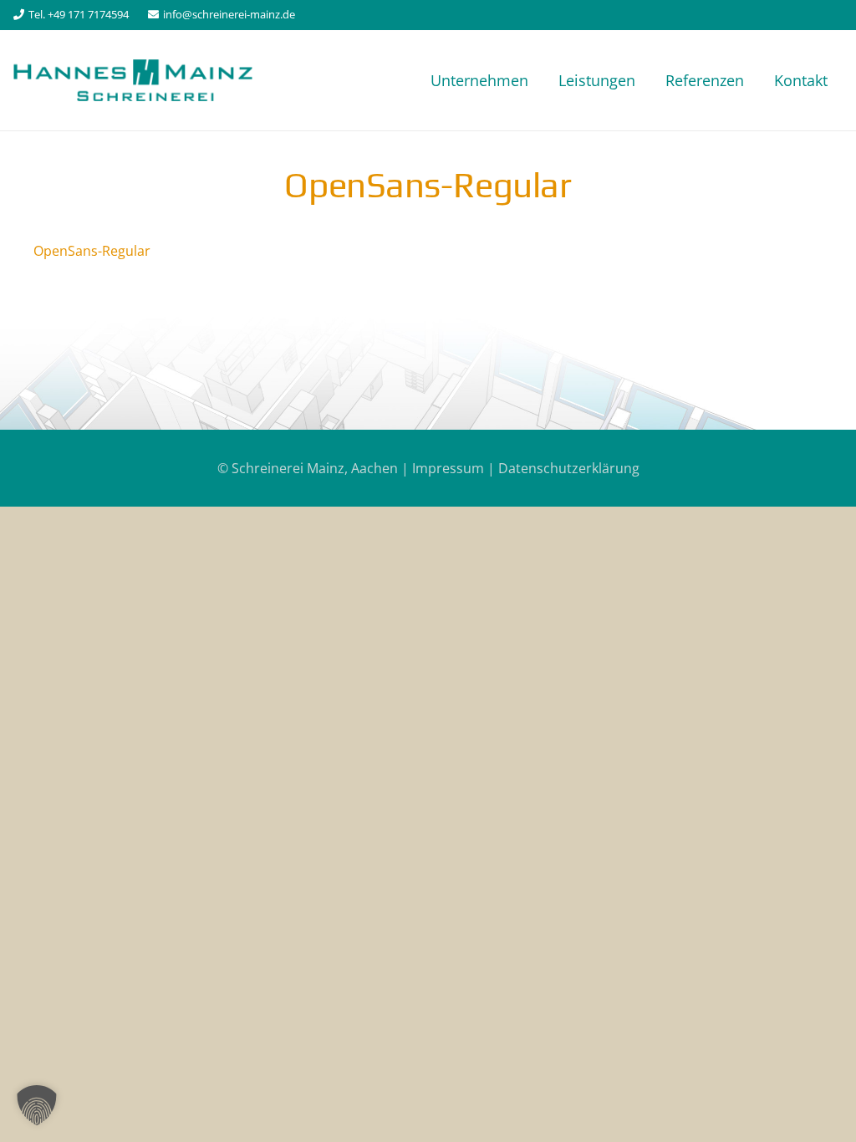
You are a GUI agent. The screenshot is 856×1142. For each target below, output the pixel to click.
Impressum (448, 468)
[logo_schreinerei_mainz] (132, 80)
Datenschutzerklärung (568, 468)
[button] (37, 1105)
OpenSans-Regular (91, 251)
